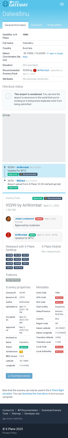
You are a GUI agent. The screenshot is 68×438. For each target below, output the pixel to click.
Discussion (36, 25)
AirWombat (43, 70)
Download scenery (20, 376)
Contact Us (8, 410)
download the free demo (35, 393)
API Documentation (28, 410)
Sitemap (16, 413)
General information (15, 25)
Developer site (32, 413)
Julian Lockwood (24, 218)
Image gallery (55, 25)
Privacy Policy (9, 433)
